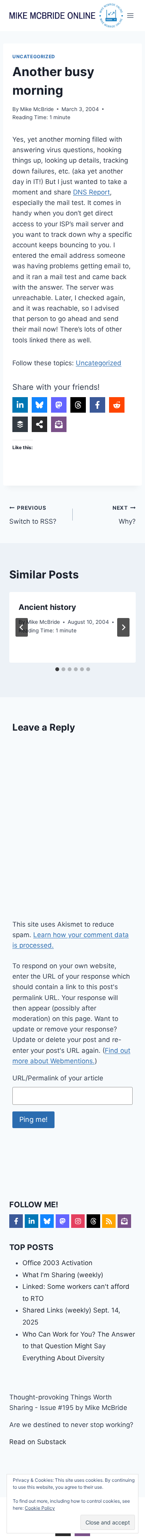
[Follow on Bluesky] (47, 1221)
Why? (124, 515)
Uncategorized (33, 56)
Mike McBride (37, 109)
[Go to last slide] (21, 627)
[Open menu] (130, 15)
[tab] (57, 669)
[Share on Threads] (78, 405)
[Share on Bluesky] (39, 405)
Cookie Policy (40, 1508)
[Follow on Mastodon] (62, 1221)
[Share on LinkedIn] (20, 405)
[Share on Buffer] (20, 424)
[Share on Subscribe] (59, 424)
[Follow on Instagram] (78, 1221)
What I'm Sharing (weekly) (62, 1275)
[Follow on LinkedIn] (31, 1221)
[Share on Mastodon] (59, 405)
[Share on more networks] (39, 424)
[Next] (123, 627)
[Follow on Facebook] (16, 1221)
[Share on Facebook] (97, 405)
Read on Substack (37, 1442)
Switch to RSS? (32, 515)
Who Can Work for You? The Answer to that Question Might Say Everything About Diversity (78, 1346)
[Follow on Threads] (93, 1221)
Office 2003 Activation (57, 1263)
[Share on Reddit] (117, 405)
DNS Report (91, 192)
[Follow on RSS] (109, 1221)
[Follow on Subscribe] (124, 1221)
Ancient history (47, 607)
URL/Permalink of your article (57, 1078)
